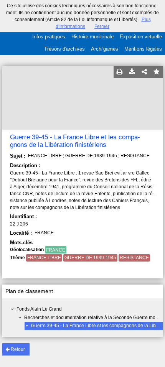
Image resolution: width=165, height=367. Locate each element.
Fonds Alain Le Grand (39, 309)
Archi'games (104, 49)
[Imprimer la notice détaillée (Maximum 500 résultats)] (120, 72)
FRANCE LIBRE (44, 257)
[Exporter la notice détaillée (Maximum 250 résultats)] (132, 72)
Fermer (101, 26)
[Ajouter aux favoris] (156, 72)
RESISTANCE (134, 257)
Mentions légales (143, 49)
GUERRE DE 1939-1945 (90, 257)
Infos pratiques (48, 36)
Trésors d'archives (64, 49)
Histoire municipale (92, 36)
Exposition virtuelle (141, 36)
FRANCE (55, 250)
